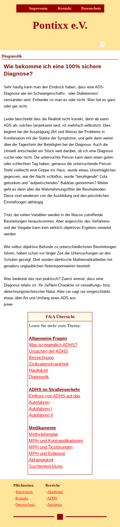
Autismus (54, 504)
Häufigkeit (38, 370)
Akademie (55, 492)
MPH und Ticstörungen (51, 447)
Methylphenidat (43, 434)
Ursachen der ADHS (48, 351)
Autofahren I (40, 408)
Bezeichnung (41, 357)
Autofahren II (41, 415)
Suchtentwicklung (45, 466)
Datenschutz (91, 8)
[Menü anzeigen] (102, 44)
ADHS (52, 498)
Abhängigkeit (41, 460)
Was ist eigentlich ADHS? (53, 345)
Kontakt (64, 8)
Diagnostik (39, 376)
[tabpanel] (60, 185)
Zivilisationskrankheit (48, 364)
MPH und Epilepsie (47, 453)
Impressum (38, 8)
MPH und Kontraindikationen (56, 440)
